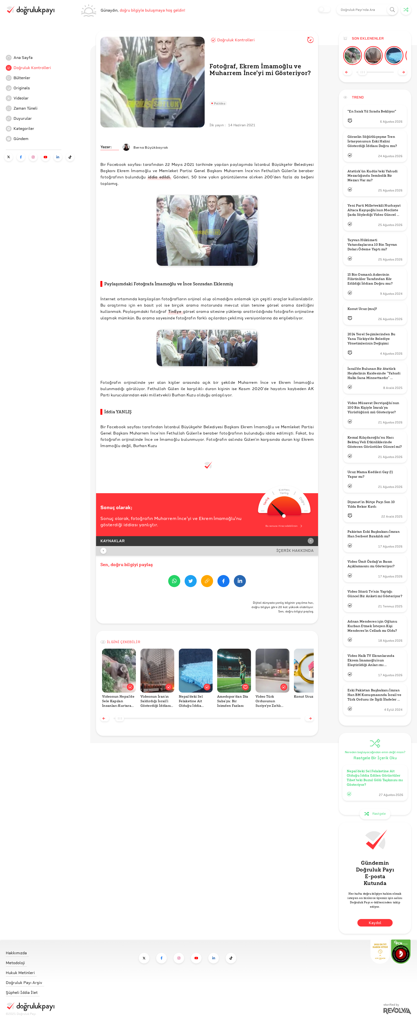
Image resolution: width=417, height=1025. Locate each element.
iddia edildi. (159, 177)
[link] (42, 58)
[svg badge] (400, 952)
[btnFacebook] (223, 582)
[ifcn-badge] (380, 952)
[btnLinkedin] (240, 582)
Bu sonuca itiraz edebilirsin (281, 526)
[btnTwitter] (190, 582)
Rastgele (379, 813)
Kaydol (375, 922)
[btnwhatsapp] (174, 582)
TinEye (175, 311)
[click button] (392, 9)
